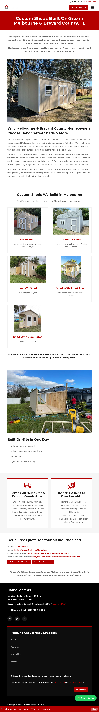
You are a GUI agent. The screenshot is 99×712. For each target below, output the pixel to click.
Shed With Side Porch (27, 336)
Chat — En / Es (87, 698)
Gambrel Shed (71, 239)
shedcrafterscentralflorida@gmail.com (30, 550)
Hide (94, 709)
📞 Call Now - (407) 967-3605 (14, 709)
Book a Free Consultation (43, 562)
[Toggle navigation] (93, 7)
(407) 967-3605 (89, 2)
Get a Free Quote (42, 709)
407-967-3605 (36, 610)
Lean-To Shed (28, 288)
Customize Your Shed (78, 7)
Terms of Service (76, 682)
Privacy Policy (59, 682)
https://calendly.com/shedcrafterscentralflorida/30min (55, 556)
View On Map (59, 604)
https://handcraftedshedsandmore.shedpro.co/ (49, 553)
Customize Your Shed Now (19, 562)
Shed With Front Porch (71, 288)
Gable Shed (27, 239)
